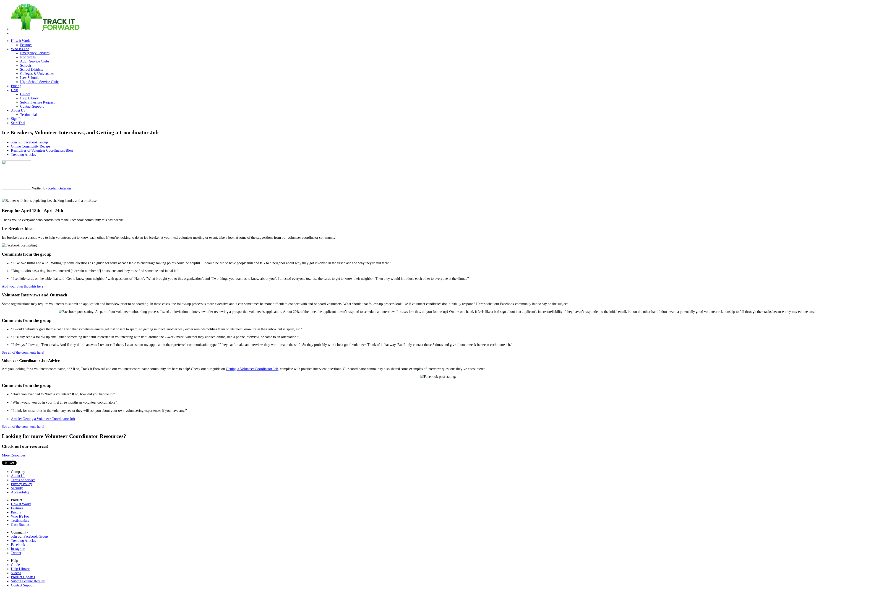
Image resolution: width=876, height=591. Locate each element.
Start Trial (18, 123)
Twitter (16, 553)
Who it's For (20, 49)
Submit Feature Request (37, 102)
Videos (16, 573)
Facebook (18, 545)
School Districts (31, 69)
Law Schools (29, 78)
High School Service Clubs (39, 82)
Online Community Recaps (30, 146)
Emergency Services (35, 53)
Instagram (18, 549)
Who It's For (20, 516)
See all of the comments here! (23, 352)
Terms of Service (23, 480)
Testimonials (29, 115)
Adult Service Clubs (34, 61)
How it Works (21, 41)
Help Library (29, 98)
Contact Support (32, 106)
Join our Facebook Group (29, 142)
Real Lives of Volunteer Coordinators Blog (42, 150)
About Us (18, 110)
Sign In (16, 119)
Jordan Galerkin (59, 188)
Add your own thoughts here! (23, 286)
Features (26, 45)
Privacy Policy (21, 484)
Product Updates (23, 577)
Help (14, 90)
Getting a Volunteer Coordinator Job (252, 369)
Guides (25, 94)
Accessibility (20, 492)
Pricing (16, 86)
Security (17, 488)
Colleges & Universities (37, 73)
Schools (25, 65)
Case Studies (20, 524)
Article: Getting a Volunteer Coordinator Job (43, 419)
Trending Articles (23, 154)
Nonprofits (28, 57)
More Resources (13, 455)
